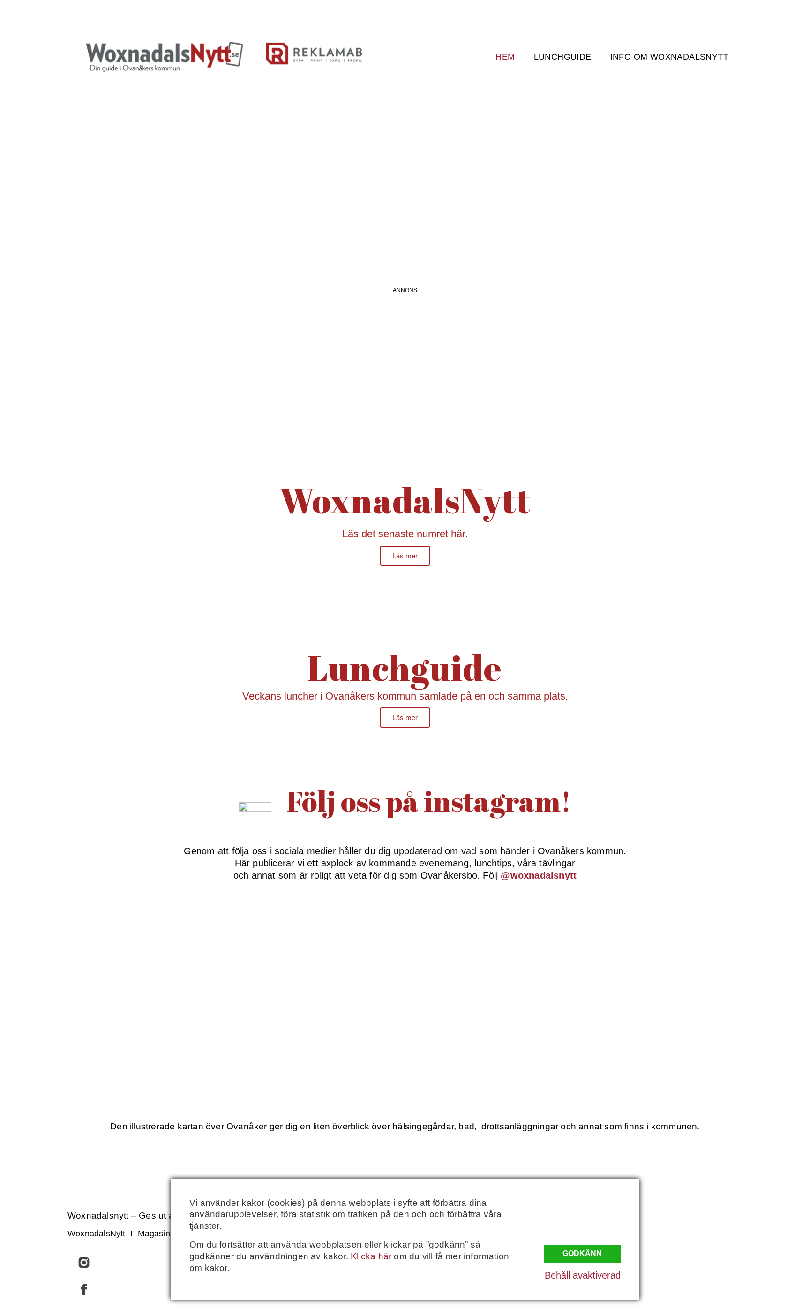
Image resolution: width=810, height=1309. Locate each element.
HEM (505, 56)
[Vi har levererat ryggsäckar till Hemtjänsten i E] (621, 948)
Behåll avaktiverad (583, 1275)
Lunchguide (563, 56)
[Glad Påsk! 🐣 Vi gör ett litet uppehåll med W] (189, 1031)
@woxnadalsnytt (539, 875)
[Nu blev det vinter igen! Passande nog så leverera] (333, 1031)
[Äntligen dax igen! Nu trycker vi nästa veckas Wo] (477, 948)
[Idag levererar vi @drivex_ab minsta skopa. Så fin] (621, 1031)
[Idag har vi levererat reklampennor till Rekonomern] (333, 948)
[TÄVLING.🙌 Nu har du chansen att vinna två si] (189, 948)
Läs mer (405, 556)
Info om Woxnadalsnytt (669, 56)
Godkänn (582, 1253)
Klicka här (371, 1256)
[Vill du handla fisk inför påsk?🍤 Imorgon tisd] (477, 1031)
